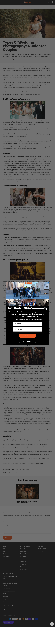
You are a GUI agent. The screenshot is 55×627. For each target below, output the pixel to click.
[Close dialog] (47, 283)
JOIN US (28, 336)
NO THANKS (27, 341)
